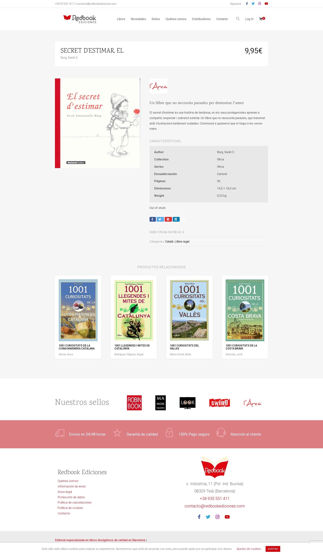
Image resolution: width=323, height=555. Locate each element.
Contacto (222, 19)
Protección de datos (71, 497)
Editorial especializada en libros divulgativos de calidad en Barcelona (100, 540)
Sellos (156, 19)
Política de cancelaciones (75, 502)
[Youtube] (228, 517)
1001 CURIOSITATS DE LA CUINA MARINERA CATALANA (77, 347)
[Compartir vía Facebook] (153, 219)
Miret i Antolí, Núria (180, 354)
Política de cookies (70, 508)
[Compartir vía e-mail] (184, 219)
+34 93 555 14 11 (65, 3)
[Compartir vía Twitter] (160, 219)
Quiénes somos (176, 19)
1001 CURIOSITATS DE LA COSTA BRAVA (241, 347)
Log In (249, 19)
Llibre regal (182, 241)
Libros (121, 19)
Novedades (138, 19)
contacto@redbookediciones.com (96, 3)
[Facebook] (200, 517)
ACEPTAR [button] (273, 549)
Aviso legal (65, 492)
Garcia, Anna (66, 354)
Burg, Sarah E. (69, 57)
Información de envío (72, 486)
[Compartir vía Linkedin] (176, 219)
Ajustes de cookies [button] (249, 549)
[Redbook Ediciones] (79, 19)
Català (169, 241)
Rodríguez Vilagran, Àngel (128, 354)
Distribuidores (201, 19)
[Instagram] (219, 517)
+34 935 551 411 (215, 498)
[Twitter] (209, 517)
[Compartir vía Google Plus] (168, 219)
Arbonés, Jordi (234, 354)
